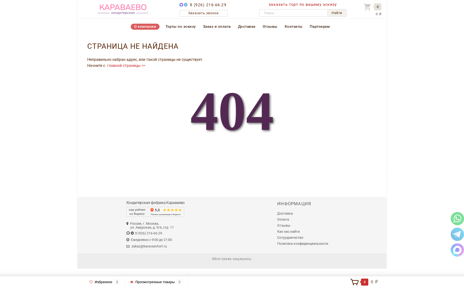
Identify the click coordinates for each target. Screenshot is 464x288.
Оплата (283, 219)
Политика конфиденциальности (302, 244)
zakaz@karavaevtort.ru (149, 246)
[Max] (457, 249)
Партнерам (320, 26)
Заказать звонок (203, 13)
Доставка (246, 26)
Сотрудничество (290, 237)
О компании (145, 26)
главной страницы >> (125, 65)
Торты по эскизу (181, 26)
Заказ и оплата (217, 26)
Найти (337, 13)
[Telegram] (457, 234)
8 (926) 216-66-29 (208, 5)
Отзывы (270, 26)
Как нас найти (288, 231)
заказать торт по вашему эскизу (303, 4)
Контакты (294, 26)
